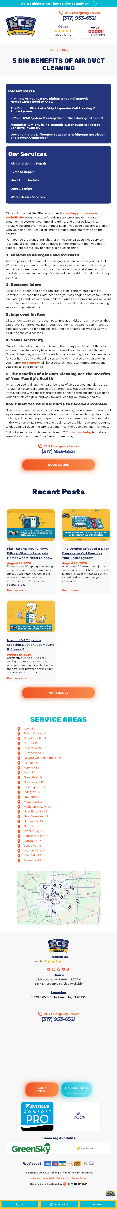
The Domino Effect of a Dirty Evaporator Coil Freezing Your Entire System (55, 110)
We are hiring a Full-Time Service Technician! (55, 3)
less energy (31, 362)
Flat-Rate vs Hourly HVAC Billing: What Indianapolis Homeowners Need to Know (49, 100)
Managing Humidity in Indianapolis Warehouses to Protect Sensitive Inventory (55, 126)
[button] (97, 1204)
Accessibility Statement (55, 1178)
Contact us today (78, 432)
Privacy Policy (79, 1178)
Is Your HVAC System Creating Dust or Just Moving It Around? (57, 118)
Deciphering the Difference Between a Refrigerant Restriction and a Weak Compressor (58, 136)
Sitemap (35, 1178)
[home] (21, 26)
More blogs (59, 692)
